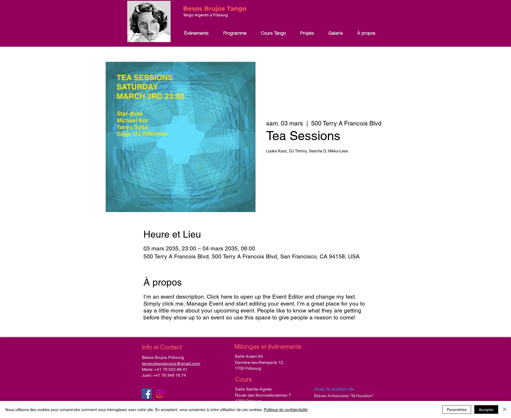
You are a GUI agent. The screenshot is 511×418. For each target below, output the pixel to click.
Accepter (486, 409)
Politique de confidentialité (286, 409)
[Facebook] (147, 393)
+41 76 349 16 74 (169, 375)
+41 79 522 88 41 (170, 369)
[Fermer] (504, 409)
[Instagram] (160, 393)
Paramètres (457, 409)
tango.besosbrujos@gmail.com (171, 363)
